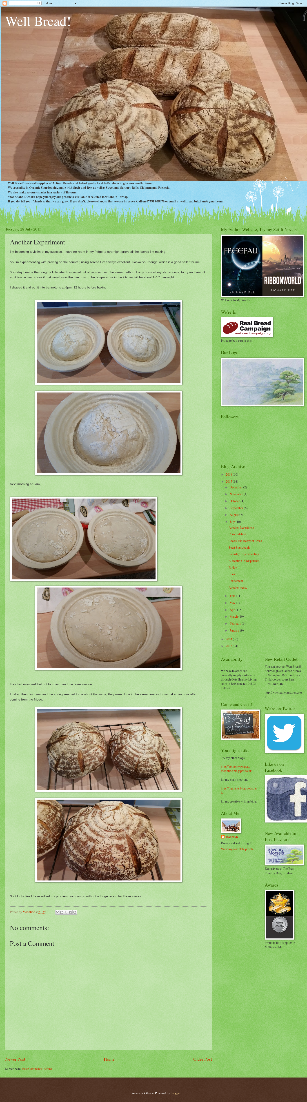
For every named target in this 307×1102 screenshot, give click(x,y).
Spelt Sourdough (239, 547)
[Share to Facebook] (70, 912)
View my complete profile (237, 849)
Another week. (238, 587)
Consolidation (237, 534)
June (233, 596)
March (234, 616)
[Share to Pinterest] (74, 912)
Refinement (236, 581)
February (236, 623)
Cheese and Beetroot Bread (245, 541)
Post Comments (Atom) (37, 1069)
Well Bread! (38, 21)
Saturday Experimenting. (244, 554)
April (233, 610)
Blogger (175, 1093)
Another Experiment (241, 527)
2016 (229, 474)
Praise (232, 574)
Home (109, 1059)
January (235, 630)
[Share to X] (66, 912)
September (237, 508)
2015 (229, 481)
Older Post (202, 1059)
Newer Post (15, 1059)
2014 (229, 639)
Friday (233, 567)
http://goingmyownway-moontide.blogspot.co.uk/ (237, 768)
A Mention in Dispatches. (244, 561)
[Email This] (57, 912)
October (235, 501)
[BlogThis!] (62, 912)
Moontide (231, 837)
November (237, 494)
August (234, 514)
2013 (229, 646)
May (233, 603)
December (236, 487)
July (233, 521)
